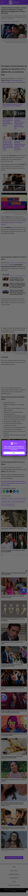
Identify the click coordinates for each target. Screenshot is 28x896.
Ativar (14, 452)
